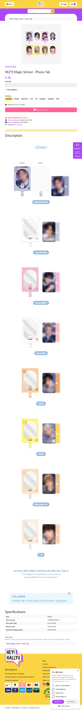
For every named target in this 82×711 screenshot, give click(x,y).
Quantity (8, 81)
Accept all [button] (58, 702)
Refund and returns (49, 667)
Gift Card (45, 677)
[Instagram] (44, 685)
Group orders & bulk (49, 674)
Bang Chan (24, 99)
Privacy (24, 708)
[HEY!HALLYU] (41, 4)
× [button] (77, 670)
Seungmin (51, 99)
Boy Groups (16, 639)
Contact (45, 664)
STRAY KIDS (10, 67)
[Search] (52, 11)
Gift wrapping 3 (12, 90)
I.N (36, 99)
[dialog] (65, 688)
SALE (68, 639)
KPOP (8, 639)
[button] (65, 706)
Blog (44, 661)
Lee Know (9, 99)
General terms (35, 708)
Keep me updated (42, 110)
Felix (57, 99)
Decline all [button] (72, 702)
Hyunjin (16, 99)
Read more (66, 681)
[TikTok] (47, 685)
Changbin (42, 99)
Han (31, 99)
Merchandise (27, 639)
